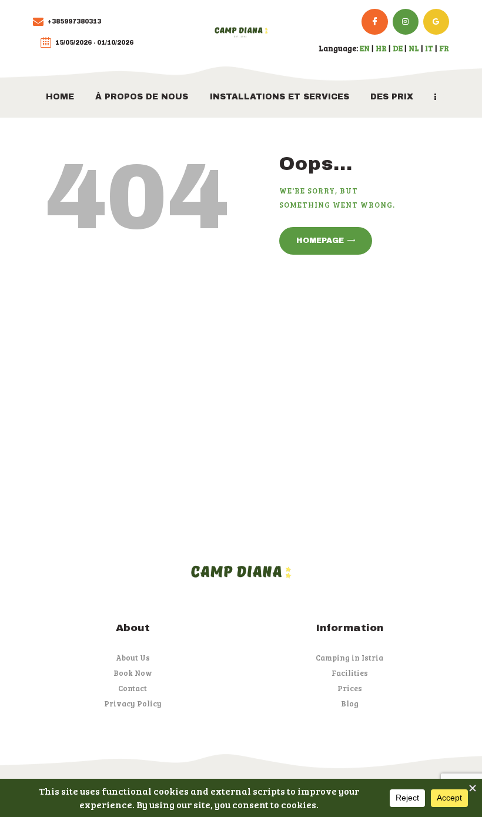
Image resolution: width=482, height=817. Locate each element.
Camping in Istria (349, 657)
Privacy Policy (133, 703)
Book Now (132, 673)
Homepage (320, 240)
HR (381, 48)
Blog (350, 703)
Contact (132, 688)
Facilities (350, 673)
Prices (349, 688)
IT (429, 48)
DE (398, 48)
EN (365, 48)
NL (414, 48)
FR (444, 48)
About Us (133, 657)
